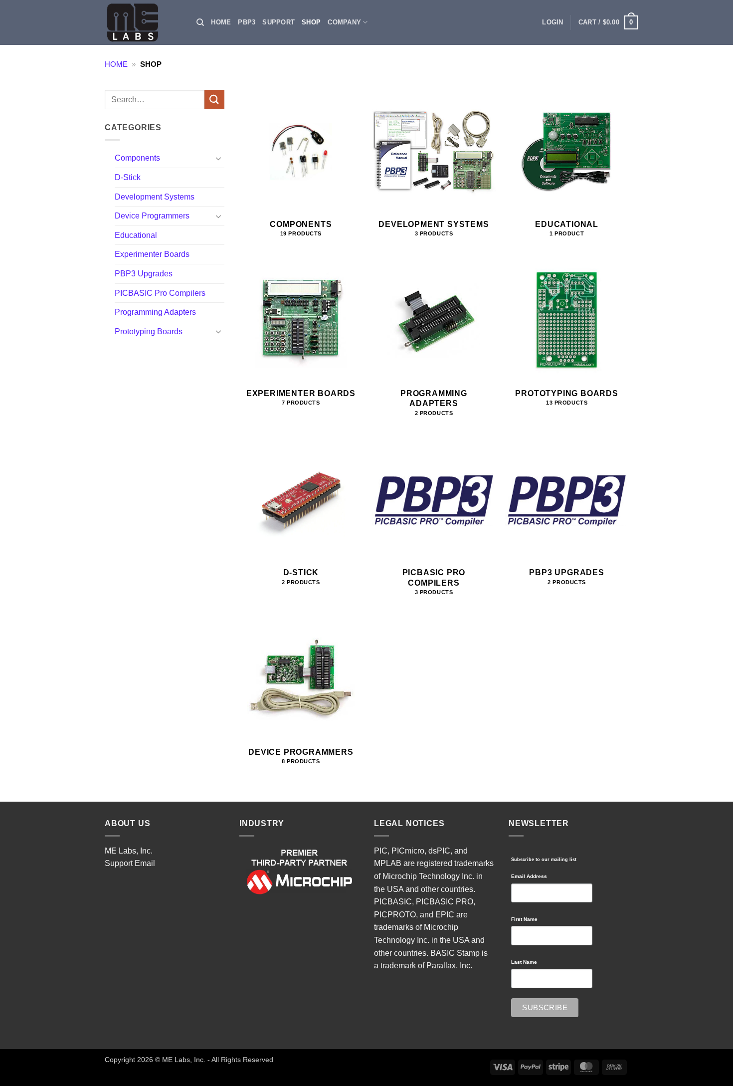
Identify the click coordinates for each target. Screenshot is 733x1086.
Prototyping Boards (149, 331)
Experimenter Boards (152, 254)
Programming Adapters (155, 312)
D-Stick (128, 177)
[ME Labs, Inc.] (138, 22)
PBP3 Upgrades (144, 273)
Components (137, 158)
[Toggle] (218, 158)
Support (278, 22)
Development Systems (154, 197)
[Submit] (214, 99)
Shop (311, 22)
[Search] (200, 22)
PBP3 (246, 22)
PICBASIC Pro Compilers (160, 293)
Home (221, 22)
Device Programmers (152, 216)
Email (145, 863)
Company (344, 22)
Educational (136, 235)
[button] (552, 22)
